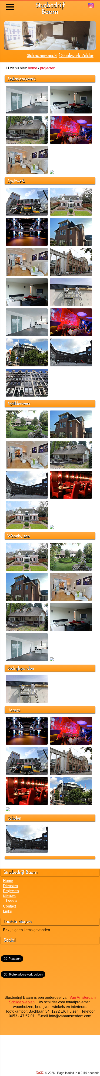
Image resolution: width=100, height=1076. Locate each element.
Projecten (11, 915)
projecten (47, 92)
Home (8, 905)
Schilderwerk (18, 428)
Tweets (11, 925)
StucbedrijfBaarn (50, 8)
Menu (10, 3)
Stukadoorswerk (21, 103)
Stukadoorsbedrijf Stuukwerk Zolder (60, 80)
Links (7, 936)
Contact (9, 931)
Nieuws (9, 920)
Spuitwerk (16, 205)
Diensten (10, 910)
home (32, 92)
